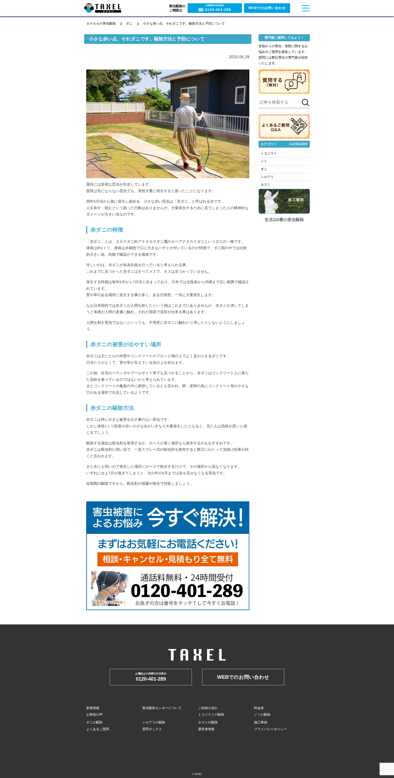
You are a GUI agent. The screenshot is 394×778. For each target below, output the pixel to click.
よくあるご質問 (97, 729)
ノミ (264, 161)
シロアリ (267, 177)
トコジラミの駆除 (211, 714)
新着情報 (92, 708)
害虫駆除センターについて (162, 708)
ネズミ (265, 184)
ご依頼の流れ (208, 708)
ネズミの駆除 (208, 722)
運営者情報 (206, 729)
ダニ (129, 23)
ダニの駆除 (94, 722)
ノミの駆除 (262, 714)
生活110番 (274, 219)
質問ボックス (152, 729)
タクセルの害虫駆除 (101, 23)
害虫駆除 (295, 219)
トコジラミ (269, 153)
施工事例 (260, 722)
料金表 (259, 708)
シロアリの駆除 (153, 722)
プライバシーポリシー (270, 729)
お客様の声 (94, 714)
